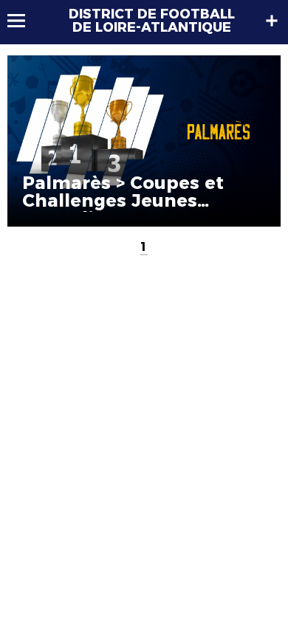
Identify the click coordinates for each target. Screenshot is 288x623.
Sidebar (272, 21)
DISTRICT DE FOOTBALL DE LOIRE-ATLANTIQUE (152, 20)
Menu (23, 21)
